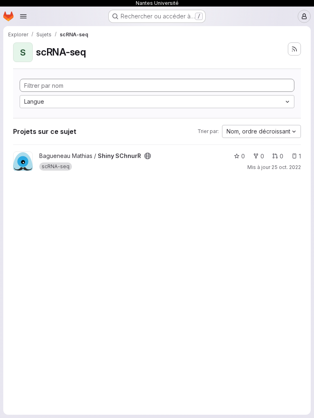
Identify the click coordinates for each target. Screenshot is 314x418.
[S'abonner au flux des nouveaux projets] (294, 49)
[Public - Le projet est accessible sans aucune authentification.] (147, 156)
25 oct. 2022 (286, 167)
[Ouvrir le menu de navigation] (23, 16)
